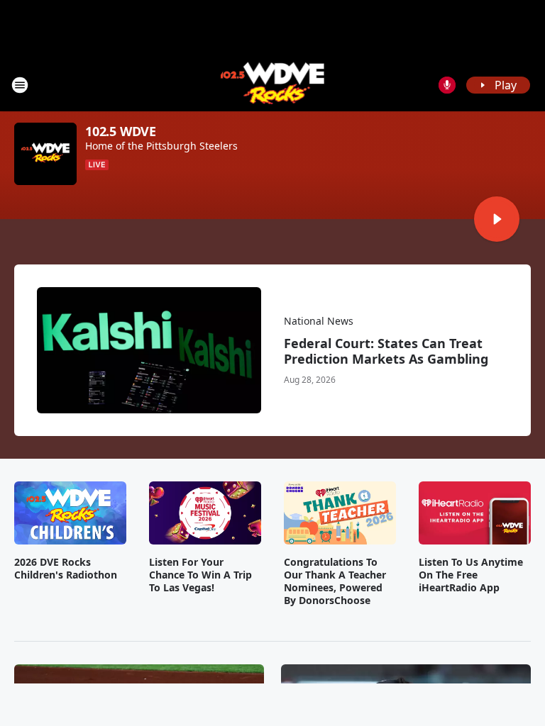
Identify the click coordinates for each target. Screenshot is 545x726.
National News (318, 321)
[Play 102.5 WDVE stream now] (45, 153)
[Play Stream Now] (496, 219)
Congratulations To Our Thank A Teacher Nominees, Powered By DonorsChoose (335, 581)
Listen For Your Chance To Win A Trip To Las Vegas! (200, 575)
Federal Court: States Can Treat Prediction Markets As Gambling (386, 351)
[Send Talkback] (447, 85)
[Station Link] (273, 85)
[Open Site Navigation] (19, 85)
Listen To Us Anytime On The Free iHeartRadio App (471, 575)
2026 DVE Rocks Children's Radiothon (65, 568)
